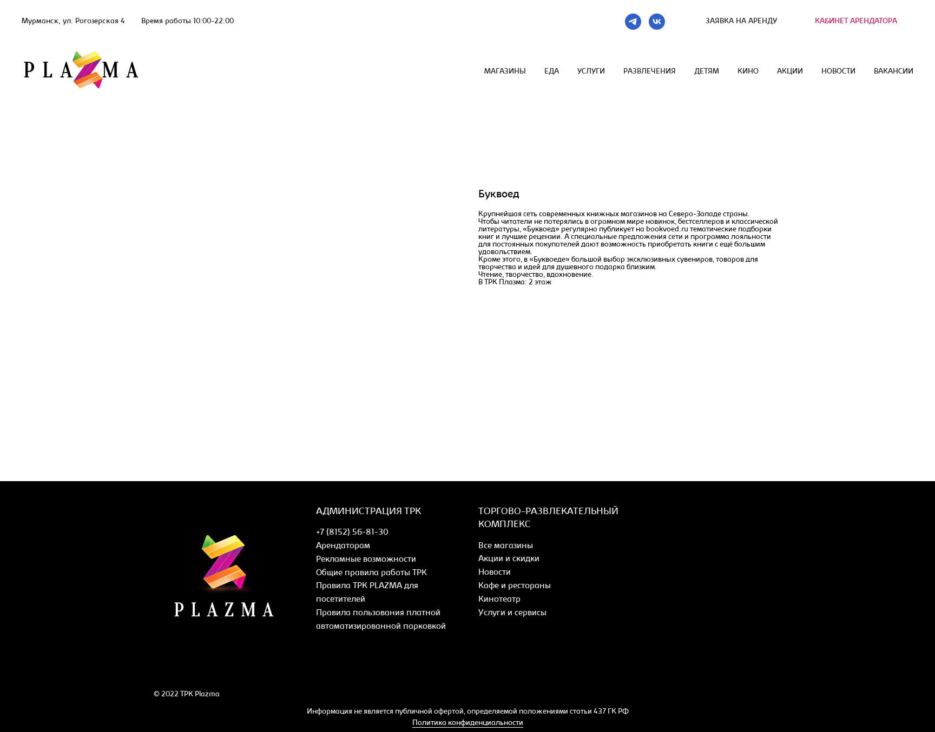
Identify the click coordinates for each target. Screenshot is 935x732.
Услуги (591, 72)
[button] (741, 21)
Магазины (505, 72)
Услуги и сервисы (512, 613)
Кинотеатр (499, 599)
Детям (706, 72)
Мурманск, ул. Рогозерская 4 (73, 21)
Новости (838, 72)
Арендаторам (343, 546)
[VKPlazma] (657, 22)
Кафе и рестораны (514, 586)
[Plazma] (160, 669)
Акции (790, 72)
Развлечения (649, 72)
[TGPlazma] (633, 22)
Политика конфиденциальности (467, 723)
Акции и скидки (508, 559)
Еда (551, 72)
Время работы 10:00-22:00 (187, 21)
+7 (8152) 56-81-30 (352, 532)
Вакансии (893, 72)
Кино (748, 72)
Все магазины (505, 546)
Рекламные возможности (366, 559)
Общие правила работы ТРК (371, 573)
